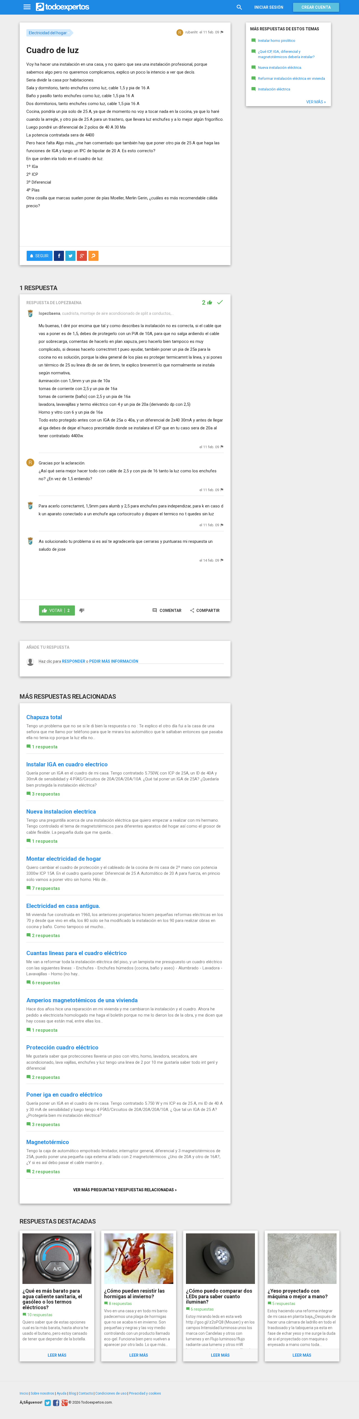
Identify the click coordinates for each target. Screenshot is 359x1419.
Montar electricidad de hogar (63, 858)
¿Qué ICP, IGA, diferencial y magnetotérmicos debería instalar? (286, 54)
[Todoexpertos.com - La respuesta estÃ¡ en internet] (62, 7)
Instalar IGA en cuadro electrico (67, 764)
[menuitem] (59, 256)
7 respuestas (46, 888)
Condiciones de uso (110, 1393)
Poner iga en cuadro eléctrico (64, 1094)
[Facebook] (55, 1402)
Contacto (86, 1393)
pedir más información (113, 661)
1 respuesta (44, 747)
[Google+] (64, 1402)
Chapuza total (44, 717)
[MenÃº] (27, 7)
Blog (72, 1393)
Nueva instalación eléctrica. (280, 67)
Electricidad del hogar (48, 33)
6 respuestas (46, 982)
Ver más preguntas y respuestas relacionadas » (125, 1190)
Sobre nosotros (42, 1393)
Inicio (24, 1393)
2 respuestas (46, 935)
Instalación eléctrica (274, 89)
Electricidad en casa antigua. (63, 906)
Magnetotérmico (47, 1142)
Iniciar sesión (268, 7)
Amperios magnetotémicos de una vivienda (82, 1000)
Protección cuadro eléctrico (62, 1047)
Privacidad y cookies (145, 1393)
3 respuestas (46, 794)
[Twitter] (47, 1402)
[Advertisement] (125, 226)
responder (73, 661)
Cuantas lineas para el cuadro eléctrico (76, 953)
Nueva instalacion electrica (61, 811)
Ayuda (61, 1393)
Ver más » (316, 102)
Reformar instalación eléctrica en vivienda (291, 78)
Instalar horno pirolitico (276, 40)
